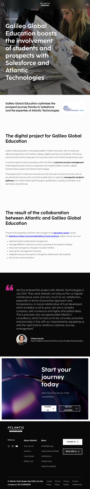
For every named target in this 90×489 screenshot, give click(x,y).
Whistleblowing (47, 446)
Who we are (29, 446)
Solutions (27, 451)
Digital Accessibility (48, 466)
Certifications (46, 456)
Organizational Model (50, 451)
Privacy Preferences (77, 483)
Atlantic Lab (28, 461)
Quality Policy (46, 461)
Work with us (71, 451)
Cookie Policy (49, 483)
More (43, 440)
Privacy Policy (58, 483)
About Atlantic (30, 440)
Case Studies (29, 456)
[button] (2, 4)
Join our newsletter (68, 408)
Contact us (47, 408)
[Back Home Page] (45, 4)
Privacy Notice (66, 483)
